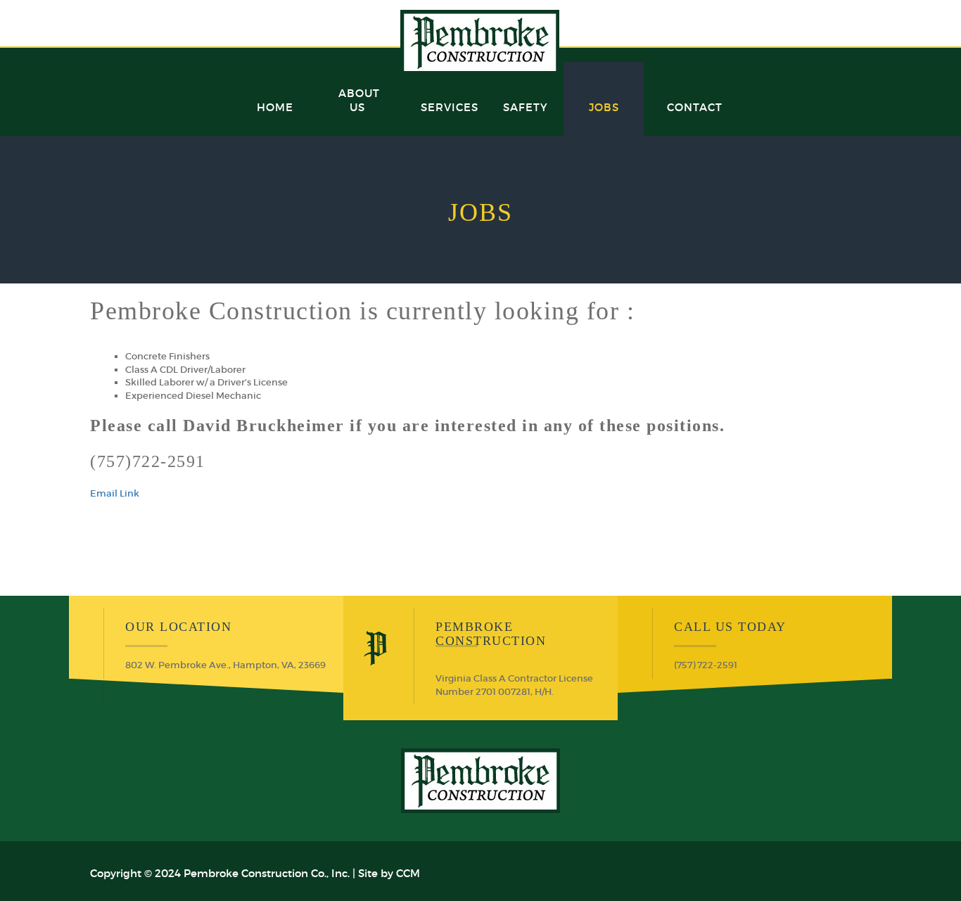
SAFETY (525, 107)
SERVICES (449, 107)
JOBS (604, 107)
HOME (275, 107)
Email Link (114, 493)
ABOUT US (359, 100)
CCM (408, 873)
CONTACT (695, 107)
